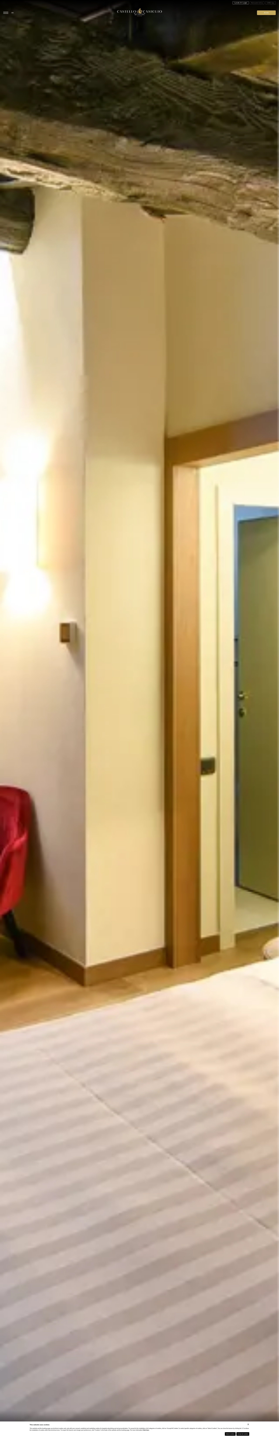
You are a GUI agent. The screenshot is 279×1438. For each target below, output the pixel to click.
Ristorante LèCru (257, 3)
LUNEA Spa (270, 3)
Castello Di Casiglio (240, 3)
